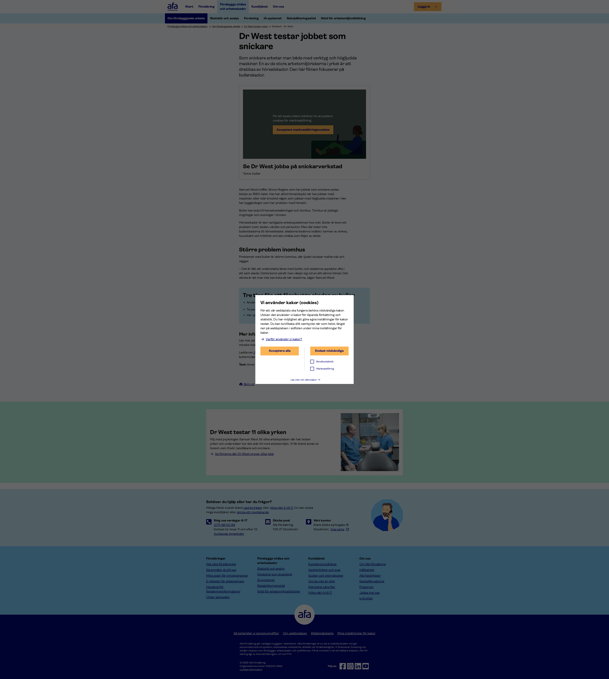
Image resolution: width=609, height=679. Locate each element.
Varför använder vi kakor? (284, 339)
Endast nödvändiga (329, 351)
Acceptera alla (280, 351)
